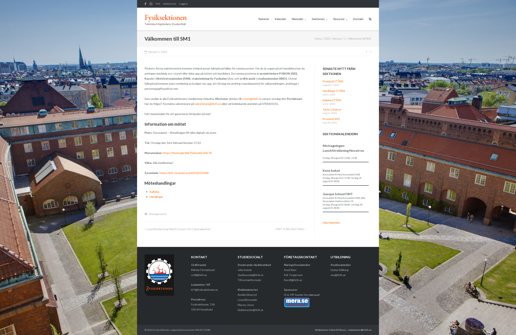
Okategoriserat (157, 214)
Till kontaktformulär (249, 280)
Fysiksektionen (161, 329)
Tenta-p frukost (332, 109)
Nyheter (264, 19)
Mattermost (169, 3)
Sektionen (318, 19)
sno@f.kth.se (338, 275)
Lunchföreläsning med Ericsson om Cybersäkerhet (179, 229)
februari (337, 38)
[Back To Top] (506, 325)
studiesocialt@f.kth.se (250, 275)
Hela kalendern (331, 222)
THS (157, 3)
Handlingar (156, 196)
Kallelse (154, 191)
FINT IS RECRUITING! (290, 229)
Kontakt (358, 19)
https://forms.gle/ (173, 153)
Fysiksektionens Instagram (151, 4)
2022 (327, 38)
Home (318, 38)
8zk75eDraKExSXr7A (198, 153)
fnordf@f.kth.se (293, 280)
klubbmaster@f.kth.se (250, 310)
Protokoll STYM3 (333, 81)
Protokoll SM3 (331, 119)
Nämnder (297, 19)
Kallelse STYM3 (332, 100)
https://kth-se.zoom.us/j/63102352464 (184, 173)
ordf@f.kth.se (199, 275)
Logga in (183, 3)
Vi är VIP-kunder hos (302, 294)
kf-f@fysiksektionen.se (204, 289)
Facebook (145, 4)
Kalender (280, 19)
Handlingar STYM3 (334, 91)
